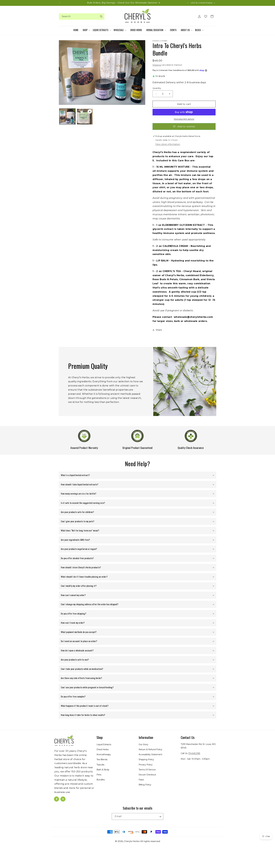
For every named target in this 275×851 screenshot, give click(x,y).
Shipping (157, 65)
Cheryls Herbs (131, 841)
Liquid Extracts (104, 744)
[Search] (101, 16)
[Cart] (212, 16)
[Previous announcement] (60, 3)
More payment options (184, 119)
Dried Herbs (103, 749)
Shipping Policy (146, 759)
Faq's (141, 779)
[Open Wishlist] (206, 16)
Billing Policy (145, 785)
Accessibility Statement (150, 754)
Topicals (100, 764)
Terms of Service (147, 769)
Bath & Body (103, 769)
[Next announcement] (188, 3)
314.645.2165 (194, 753)
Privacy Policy (146, 764)
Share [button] (159, 330)
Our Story (143, 744)
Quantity (157, 88)
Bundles (101, 779)
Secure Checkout (147, 774)
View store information (167, 144)
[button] (86, 30)
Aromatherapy (104, 754)
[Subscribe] (160, 816)
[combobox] (81, 16)
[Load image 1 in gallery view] (67, 117)
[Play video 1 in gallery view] (85, 117)
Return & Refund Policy (150, 749)
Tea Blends (102, 759)
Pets (99, 774)
